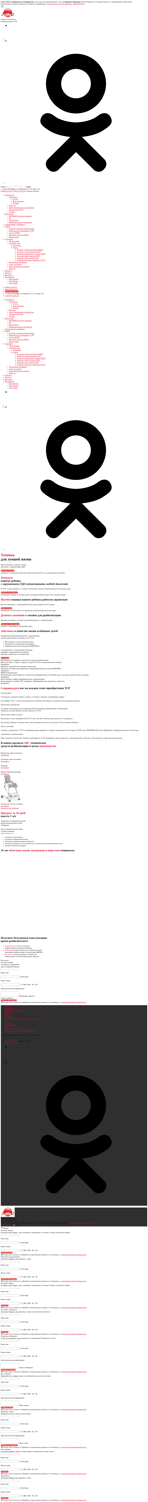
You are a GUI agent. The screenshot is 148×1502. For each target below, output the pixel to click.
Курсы (15, 248)
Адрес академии (15, 264)
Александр (24, 977)
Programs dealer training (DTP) (28, 256)
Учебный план (14, 243)
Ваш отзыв (24, 1443)
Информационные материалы (20, 222)
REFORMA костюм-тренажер (20, 216)
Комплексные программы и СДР (21, 231)
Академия (8, 239)
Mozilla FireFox (79, 4)
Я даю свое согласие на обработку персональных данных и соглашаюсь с (44, 1002)
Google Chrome (53, 4)
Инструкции (14, 220)
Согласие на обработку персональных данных (23, 1019)
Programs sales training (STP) (28, 258)
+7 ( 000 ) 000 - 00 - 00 (28, 985)
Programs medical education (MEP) (30, 250)
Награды (12, 206)
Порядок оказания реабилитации (21, 229)
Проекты (8, 271)
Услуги (15, 199)
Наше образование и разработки (21, 208)
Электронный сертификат (15, 224)
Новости (12, 269)
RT (10, 218)
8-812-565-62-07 (20, 191)
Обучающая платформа (18, 262)
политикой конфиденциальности (73, 1002)
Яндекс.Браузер (66, 4)
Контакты (8, 275)
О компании (9, 195)
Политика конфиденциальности (17, 1029)
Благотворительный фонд (15, 1010)
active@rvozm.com (12, 296)
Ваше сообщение (26, 1368)
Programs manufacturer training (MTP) (31, 254)
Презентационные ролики (19, 267)
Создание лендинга (7, 1225)
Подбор (16, 203)
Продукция (9, 214)
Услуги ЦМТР (14, 233)
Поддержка (13, 197)
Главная (8, 1006)
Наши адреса (14, 237)
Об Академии (14, 241)
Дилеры (12, 212)
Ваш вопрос (24, 1405)
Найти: (3, 187)
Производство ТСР (16, 210)
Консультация (18, 201)
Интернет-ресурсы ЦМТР (19, 235)
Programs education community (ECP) (31, 260)
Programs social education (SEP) (29, 252)
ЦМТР (7, 227)
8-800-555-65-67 (7, 191)
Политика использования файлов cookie (20, 1031)
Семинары (17, 246)
